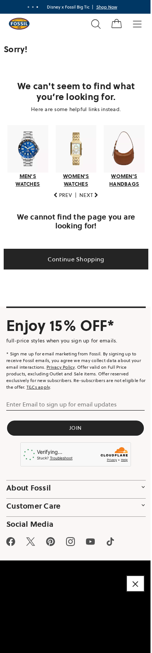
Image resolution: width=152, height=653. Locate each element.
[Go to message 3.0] (34, 7)
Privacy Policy (71, 365)
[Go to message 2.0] (30, 7)
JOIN (73, 425)
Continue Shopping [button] (73, 257)
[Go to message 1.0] (25, 7)
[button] (60, 193)
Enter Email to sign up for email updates (61, 402)
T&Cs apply (45, 385)
